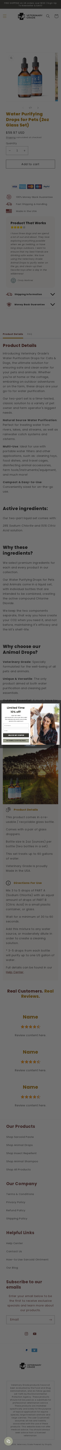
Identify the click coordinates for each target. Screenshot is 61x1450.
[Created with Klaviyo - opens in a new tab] (30, 745)
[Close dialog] (57, 705)
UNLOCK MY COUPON (16, 735)
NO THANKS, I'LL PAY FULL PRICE (15, 740)
